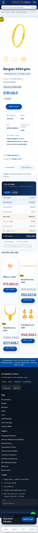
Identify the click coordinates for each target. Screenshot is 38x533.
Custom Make (6, 426)
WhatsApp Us (9, 487)
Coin (3, 415)
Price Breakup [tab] (9, 167)
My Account (5, 470)
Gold (7, 12)
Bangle (12, 12)
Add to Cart (28, 519)
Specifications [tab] (26, 167)
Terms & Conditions (8, 455)
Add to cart (14, 106)
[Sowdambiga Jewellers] (19, 2)
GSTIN (4, 500)
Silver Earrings (6, 423)
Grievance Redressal (9, 459)
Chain (3, 411)
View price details (9, 82)
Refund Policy (6, 443)
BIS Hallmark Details (8, 463)
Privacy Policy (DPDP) (9, 451)
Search (33, 7)
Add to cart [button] (10, 289)
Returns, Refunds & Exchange (12, 439)
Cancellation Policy (8, 447)
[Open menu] (3, 2)
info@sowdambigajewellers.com (15, 490)
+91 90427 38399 (10, 483)
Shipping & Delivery (8, 436)
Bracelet (4, 407)
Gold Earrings (6, 419)
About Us (4, 466)
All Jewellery (6, 400)
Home (3, 12)
